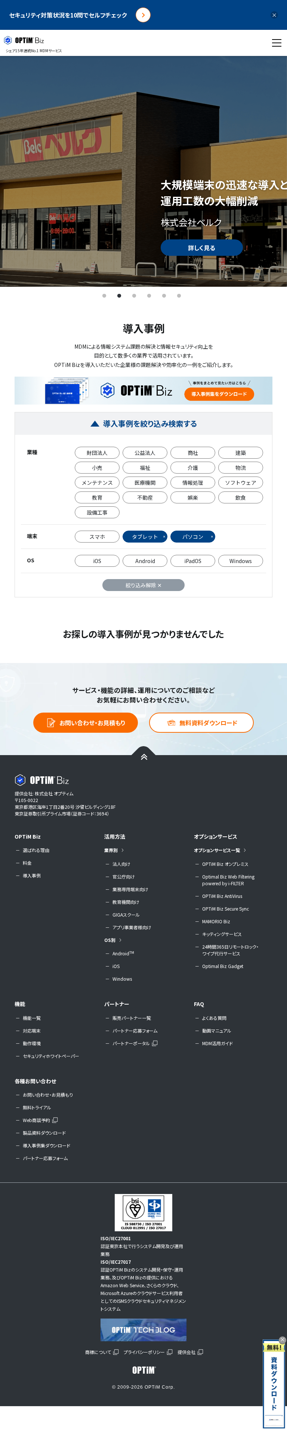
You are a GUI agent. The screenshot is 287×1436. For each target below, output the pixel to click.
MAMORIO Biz (216, 921)
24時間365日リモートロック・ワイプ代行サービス (230, 949)
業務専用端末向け (130, 889)
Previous (17, 171)
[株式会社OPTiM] (143, 1370)
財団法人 (97, 452)
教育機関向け (125, 902)
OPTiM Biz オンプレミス (225, 864)
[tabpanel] (143, 171)
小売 (97, 467)
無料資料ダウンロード (208, 722)
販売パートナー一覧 (131, 1018)
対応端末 (32, 1030)
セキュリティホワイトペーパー (51, 1056)
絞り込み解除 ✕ (144, 585)
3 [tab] (134, 296)
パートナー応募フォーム (134, 1030)
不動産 (145, 497)
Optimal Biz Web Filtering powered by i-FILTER (228, 879)
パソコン (192, 536)
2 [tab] (119, 296)
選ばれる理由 (36, 850)
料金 (27, 863)
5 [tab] (164, 296)
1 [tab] (104, 296)
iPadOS (192, 561)
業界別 (111, 850)
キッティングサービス (222, 934)
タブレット (145, 536)
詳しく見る (201, 247)
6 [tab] (179, 296)
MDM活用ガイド (217, 1043)
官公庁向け (123, 876)
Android (145, 561)
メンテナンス (97, 482)
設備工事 (97, 512)
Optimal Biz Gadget (222, 966)
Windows (240, 561)
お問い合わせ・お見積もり (92, 722)
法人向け (121, 864)
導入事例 (32, 875)
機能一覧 (32, 1018)
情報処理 (192, 482)
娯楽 (193, 497)
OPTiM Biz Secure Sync (225, 908)
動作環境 (32, 1043)
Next (270, 171)
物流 (240, 467)
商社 (193, 452)
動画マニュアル (216, 1030)
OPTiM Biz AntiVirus (222, 896)
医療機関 (145, 482)
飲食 (240, 497)
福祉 (145, 467)
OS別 (109, 940)
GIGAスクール (126, 914)
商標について (98, 1352)
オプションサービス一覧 (217, 850)
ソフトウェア (240, 482)
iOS (97, 561)
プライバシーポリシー (144, 1352)
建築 (240, 452)
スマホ (97, 536)
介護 (193, 467)
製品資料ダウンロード (44, 1132)
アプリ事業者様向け (131, 927)
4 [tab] (149, 296)
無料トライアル (37, 1107)
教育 (97, 497)
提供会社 (186, 1352)
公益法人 (145, 452)
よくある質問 (214, 1018)
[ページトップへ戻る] (143, 756)
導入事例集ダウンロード (46, 1145)
